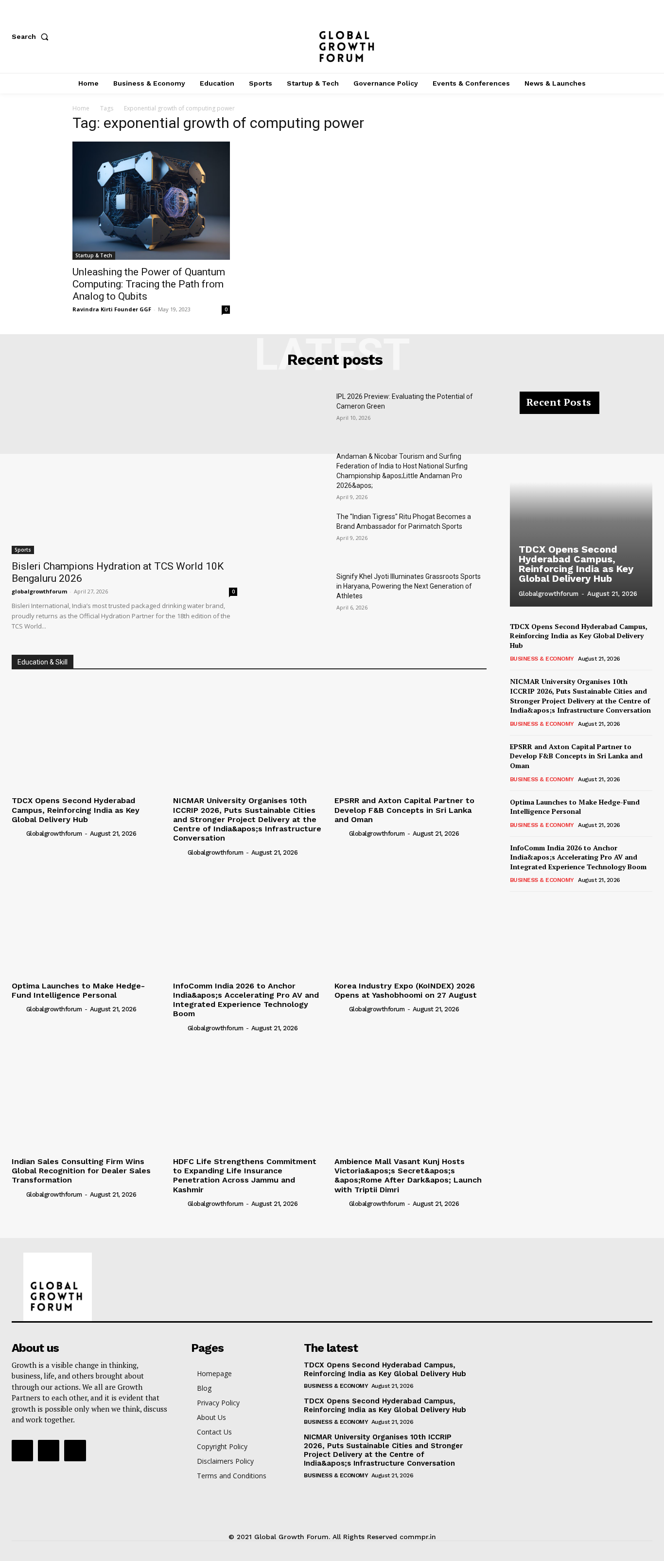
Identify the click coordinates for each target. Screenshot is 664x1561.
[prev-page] (516, 905)
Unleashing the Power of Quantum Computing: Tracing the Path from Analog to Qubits (148, 284)
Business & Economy (542, 658)
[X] (647, 36)
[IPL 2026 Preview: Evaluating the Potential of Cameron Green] (294, 415)
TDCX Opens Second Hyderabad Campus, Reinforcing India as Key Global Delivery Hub (76, 810)
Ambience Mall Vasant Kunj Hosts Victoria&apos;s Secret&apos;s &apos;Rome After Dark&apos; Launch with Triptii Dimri (408, 1175)
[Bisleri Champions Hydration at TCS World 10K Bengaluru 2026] (124, 473)
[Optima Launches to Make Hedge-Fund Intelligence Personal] (87, 920)
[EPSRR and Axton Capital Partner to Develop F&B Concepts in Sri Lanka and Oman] (410, 735)
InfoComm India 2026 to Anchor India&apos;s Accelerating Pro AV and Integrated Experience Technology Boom (246, 1000)
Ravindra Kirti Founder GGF (111, 309)
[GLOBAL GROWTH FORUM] (332, 36)
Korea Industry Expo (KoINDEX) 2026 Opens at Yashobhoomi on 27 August (405, 990)
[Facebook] (583, 36)
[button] (32, 36)
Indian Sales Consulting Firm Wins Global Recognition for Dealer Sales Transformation (81, 1170)
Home (80, 108)
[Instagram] (615, 36)
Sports (23, 549)
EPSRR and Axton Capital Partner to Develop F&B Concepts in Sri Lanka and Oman (404, 810)
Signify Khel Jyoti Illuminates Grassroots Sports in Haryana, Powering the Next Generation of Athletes (408, 586)
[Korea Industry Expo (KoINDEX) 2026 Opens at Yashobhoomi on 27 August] (410, 920)
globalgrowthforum (39, 591)
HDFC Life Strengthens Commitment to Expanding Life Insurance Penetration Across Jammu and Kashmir (244, 1175)
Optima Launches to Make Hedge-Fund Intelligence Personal (78, 990)
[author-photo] (18, 833)
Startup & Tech (93, 255)
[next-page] (531, 905)
